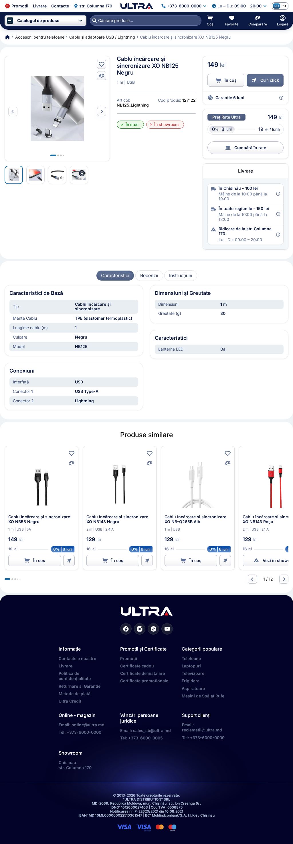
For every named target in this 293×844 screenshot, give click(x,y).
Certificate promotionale (144, 680)
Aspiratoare (193, 688)
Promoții (128, 658)
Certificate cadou (137, 665)
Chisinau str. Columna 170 (75, 765)
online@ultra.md (88, 724)
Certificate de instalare (142, 673)
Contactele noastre (77, 658)
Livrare (65, 665)
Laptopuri (191, 665)
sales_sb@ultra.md (152, 730)
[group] (115, 275)
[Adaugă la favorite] (101, 64)
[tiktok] (153, 629)
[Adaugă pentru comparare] (101, 75)
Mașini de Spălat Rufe (203, 695)
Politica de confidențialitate (75, 676)
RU (284, 6)
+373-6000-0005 (145, 737)
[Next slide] (101, 111)
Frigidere (190, 680)
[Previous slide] (252, 579)
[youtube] (167, 629)
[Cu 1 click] (69, 560)
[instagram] (139, 629)
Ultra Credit (70, 701)
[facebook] (126, 629)
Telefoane (191, 658)
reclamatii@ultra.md (202, 729)
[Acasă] (136, 6)
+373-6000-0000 (84, 732)
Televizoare (193, 673)
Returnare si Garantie (79, 686)
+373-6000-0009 (207, 737)
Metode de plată (74, 693)
